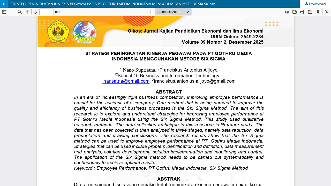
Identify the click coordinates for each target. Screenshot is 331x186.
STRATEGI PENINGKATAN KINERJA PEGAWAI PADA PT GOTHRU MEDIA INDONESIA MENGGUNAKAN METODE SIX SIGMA (112, 4)
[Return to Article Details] (4, 4)
